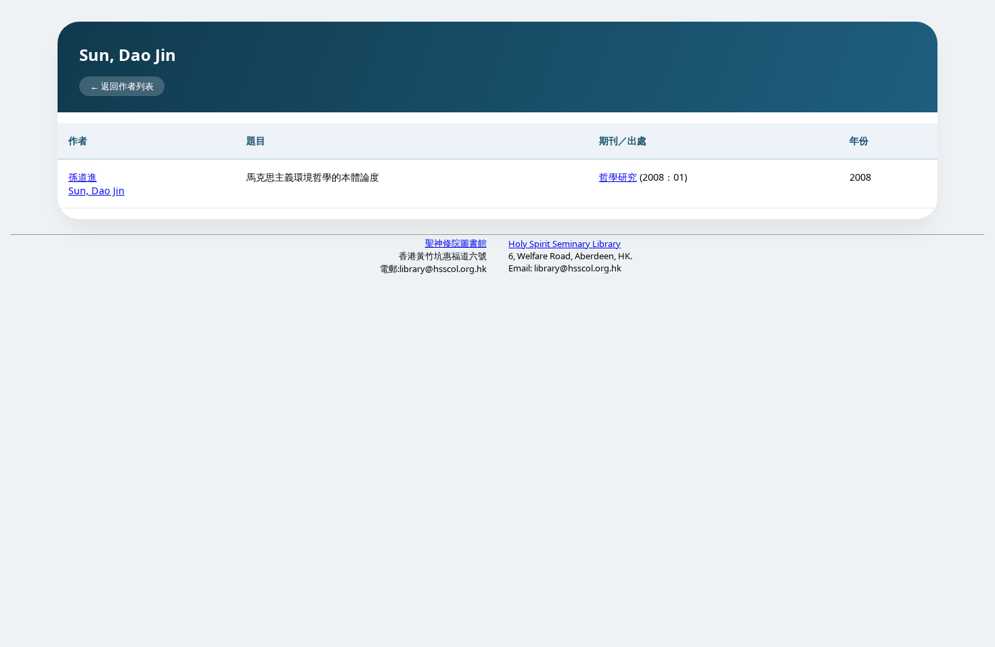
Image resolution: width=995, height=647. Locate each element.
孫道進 (82, 177)
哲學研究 (618, 177)
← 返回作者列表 (122, 86)
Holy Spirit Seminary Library (564, 244)
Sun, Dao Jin (96, 190)
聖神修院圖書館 (456, 243)
